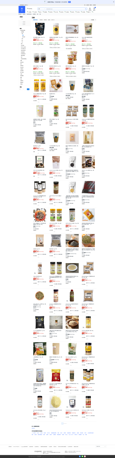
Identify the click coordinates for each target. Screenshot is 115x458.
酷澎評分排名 (35, 19)
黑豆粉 (45, 432)
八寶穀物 (54, 434)
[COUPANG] (38, 452)
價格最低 (41, 19)
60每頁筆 (92, 19)
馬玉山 (66, 434)
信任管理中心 (37, 446)
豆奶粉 (35, 434)
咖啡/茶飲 (21, 62)
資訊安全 (55, 446)
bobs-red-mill (71, 434)
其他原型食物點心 (24, 58)
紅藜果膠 (80, 434)
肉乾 (21, 43)
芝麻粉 (51, 434)
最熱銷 (49, 19)
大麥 (22, 38)
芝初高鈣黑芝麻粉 (90, 432)
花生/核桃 (22, 45)
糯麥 (86, 434)
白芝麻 (41, 432)
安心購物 (50, 446)
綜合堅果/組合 (23, 53)
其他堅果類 (23, 52)
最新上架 (52, 19)
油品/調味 (21, 70)
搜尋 (28, 89)
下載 (69, 2)
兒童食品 (21, 68)
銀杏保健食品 (40, 434)
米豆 (83, 434)
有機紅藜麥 (69, 432)
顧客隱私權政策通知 (44, 446)
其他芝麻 (23, 36)
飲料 (21, 63)
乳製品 (21, 84)
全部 (39, 8)
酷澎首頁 (20, 14)
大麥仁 (85, 432)
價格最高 (45, 19)
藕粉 (44, 434)
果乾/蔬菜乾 (23, 55)
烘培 (21, 79)
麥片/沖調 (21, 72)
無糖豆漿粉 (59, 434)
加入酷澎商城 (70, 446)
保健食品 (21, 80)
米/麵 (21, 74)
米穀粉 (78, 432)
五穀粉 (47, 434)
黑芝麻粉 (81, 432)
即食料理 (21, 65)
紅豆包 (38, 432)
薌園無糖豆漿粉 (53, 432)
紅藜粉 (65, 432)
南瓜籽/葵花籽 (23, 50)
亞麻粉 (63, 434)
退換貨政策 (31, 446)
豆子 (22, 42)
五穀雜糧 (34, 14)
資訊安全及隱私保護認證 (62, 446)
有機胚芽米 (74, 432)
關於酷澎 (10, 446)
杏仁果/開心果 (23, 48)
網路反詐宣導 (76, 446)
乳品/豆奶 (21, 67)
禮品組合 (21, 82)
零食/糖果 (21, 75)
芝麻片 (61, 432)
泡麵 (21, 60)
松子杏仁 (48, 432)
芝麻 (37, 14)
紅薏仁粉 (75, 434)
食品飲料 (24, 14)
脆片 (21, 57)
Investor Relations (16, 446)
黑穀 (58, 432)
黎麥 (32, 434)
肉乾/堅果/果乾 (29, 14)
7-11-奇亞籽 (34, 432)
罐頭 (21, 77)
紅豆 (22, 40)
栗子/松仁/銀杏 (23, 47)
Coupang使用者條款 (24, 446)
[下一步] (68, 423)
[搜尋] (85, 8)
